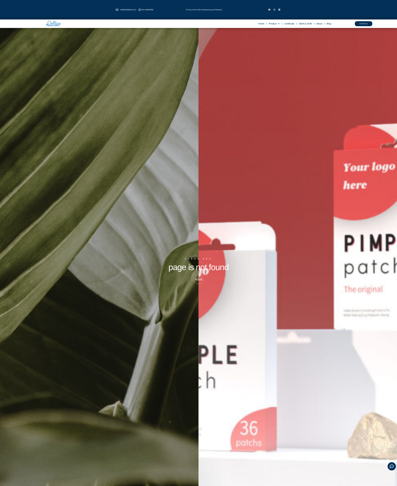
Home (261, 23)
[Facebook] (269, 10)
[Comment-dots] (392, 466)
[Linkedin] (279, 10)
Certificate (289, 23)
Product (273, 23)
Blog (329, 23)
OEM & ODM (305, 23)
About (319, 23)
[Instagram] (274, 10)
